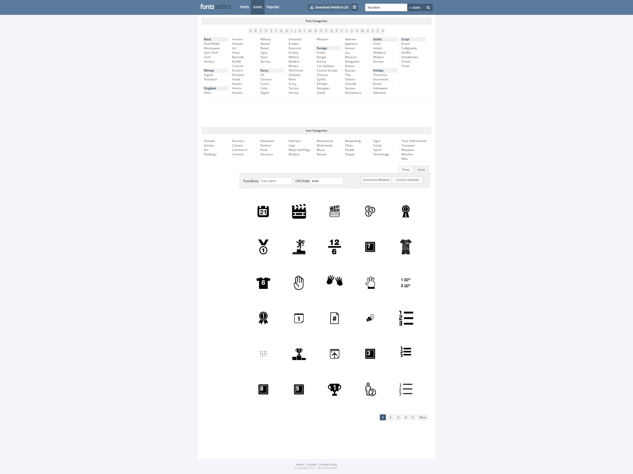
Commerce (240, 150)
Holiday (378, 70)
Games (237, 84)
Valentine (379, 93)
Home (300, 464)
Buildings (210, 154)
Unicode (350, 84)
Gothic (377, 39)
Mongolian (352, 61)
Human (237, 93)
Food (263, 150)
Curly (264, 88)
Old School (296, 70)
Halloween (380, 88)
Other (349, 145)
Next (423, 417)
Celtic (377, 44)
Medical (294, 154)
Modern (294, 61)
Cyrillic (321, 79)
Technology (381, 154)
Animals (237, 44)
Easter (377, 84)
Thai (348, 75)
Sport (264, 57)
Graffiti (406, 52)
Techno (294, 88)
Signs (264, 52)
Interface (295, 141)
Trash (405, 66)
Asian (236, 52)
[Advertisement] (316, 113)
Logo (292, 145)
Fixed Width (212, 44)
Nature (265, 44)
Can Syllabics (326, 66)
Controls (238, 154)
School (405, 61)
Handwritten (409, 57)
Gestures (266, 154)
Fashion (265, 145)
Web (404, 159)
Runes (264, 48)
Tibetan (350, 79)
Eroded (293, 44)
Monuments (325, 141)
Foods (236, 79)
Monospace (212, 48)
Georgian (323, 88)
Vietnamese (353, 93)
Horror (237, 88)
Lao (347, 52)
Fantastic (238, 75)
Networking (353, 141)
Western (322, 39)
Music (321, 150)
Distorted (295, 39)
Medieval (379, 52)
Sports (377, 150)
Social (377, 145)
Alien (207, 93)
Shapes (350, 154)
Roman (350, 66)
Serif (207, 57)
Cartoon (237, 66)
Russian (350, 70)
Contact (311, 464)
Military (265, 39)
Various (209, 61)
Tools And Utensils (414, 141)
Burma (321, 61)
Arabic (321, 52)
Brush (405, 44)
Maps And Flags (299, 150)
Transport (408, 145)
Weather (407, 154)
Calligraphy (409, 48)
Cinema (237, 145)
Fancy (264, 70)
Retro (292, 79)
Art (234, 48)
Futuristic (295, 48)
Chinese (322, 75)
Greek (321, 93)
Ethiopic (322, 84)
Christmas (380, 75)
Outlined (294, 75)
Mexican (351, 57)
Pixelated (210, 79)
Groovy (293, 52)
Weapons (407, 150)
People (349, 150)
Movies (293, 66)
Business (238, 141)
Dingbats (210, 88)
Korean (350, 48)
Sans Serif (211, 52)
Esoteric (237, 70)
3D (262, 75)
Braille (236, 61)
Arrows (209, 145)
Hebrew (350, 39)
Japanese (351, 44)
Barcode (238, 57)
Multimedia (324, 145)
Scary (292, 84)
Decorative (380, 79)
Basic (207, 39)
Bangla (321, 57)
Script (405, 39)
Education (267, 141)
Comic (264, 84)
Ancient (237, 39)
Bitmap (209, 70)
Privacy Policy (328, 464)
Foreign (322, 48)
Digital (208, 75)
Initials (377, 48)
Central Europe (327, 70)
